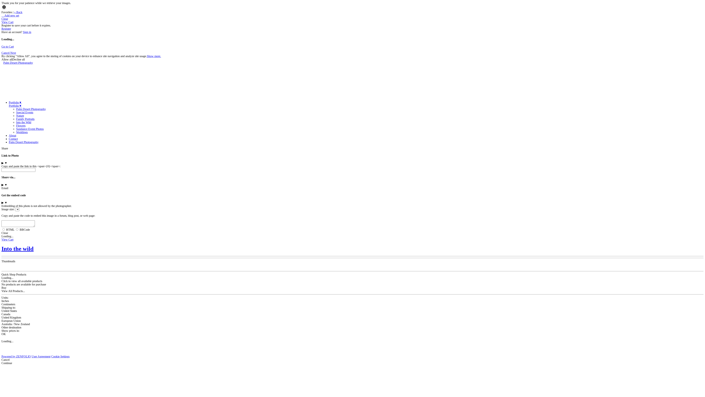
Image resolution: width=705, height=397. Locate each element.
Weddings (22, 132)
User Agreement (41, 356)
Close (4, 18)
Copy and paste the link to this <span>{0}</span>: (30, 166)
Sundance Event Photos (30, 128)
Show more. (154, 56)
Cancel (5, 52)
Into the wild (17, 248)
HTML (10, 229)
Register (6, 28)
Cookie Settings (60, 356)
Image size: (8, 209)
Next (13, 52)
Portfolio (15, 102)
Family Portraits (25, 119)
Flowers (21, 125)
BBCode (25, 229)
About (12, 135)
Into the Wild (23, 122)
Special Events (24, 112)
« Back (18, 12)
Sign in (27, 32)
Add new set (10, 15)
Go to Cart (7, 46)
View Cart (7, 22)
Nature (20, 115)
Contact (13, 138)
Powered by (16, 356)
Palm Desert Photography (18, 62)
